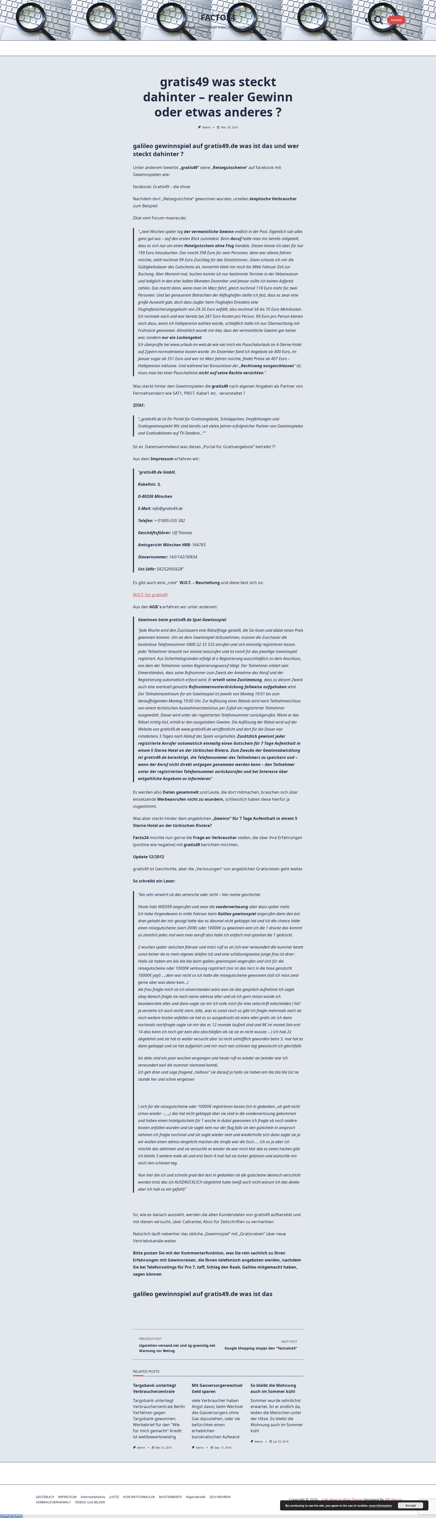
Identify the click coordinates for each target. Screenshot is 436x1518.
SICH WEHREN (220, 1497)
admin (206, 127)
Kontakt (396, 20)
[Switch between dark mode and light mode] (367, 20)
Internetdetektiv (93, 1497)
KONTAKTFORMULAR (139, 1497)
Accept (410, 1505)
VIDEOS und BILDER (90, 1502)
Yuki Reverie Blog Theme (342, 1499)
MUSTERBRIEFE (170, 1497)
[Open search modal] (378, 20)
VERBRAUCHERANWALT (53, 1502)
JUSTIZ (114, 1497)
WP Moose (393, 1499)
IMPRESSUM (67, 1497)
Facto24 (218, 17)
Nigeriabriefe (195, 1497)
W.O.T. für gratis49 (150, 594)
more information (380, 1505)
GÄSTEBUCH (45, 1497)
